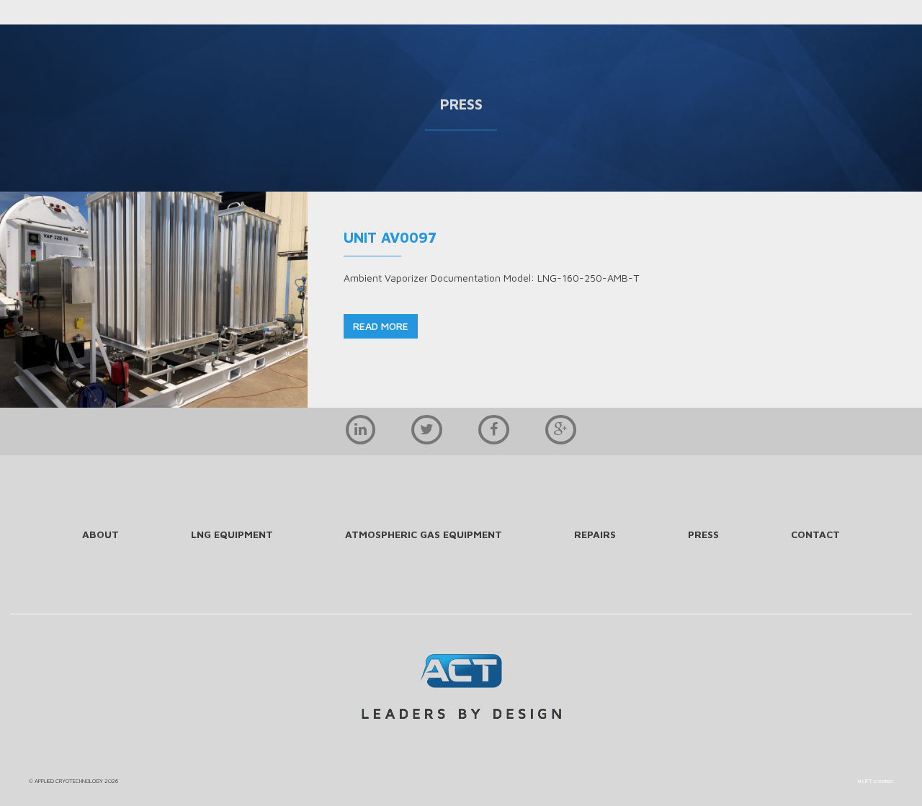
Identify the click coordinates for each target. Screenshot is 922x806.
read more (380, 326)
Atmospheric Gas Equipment (423, 534)
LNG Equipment (232, 534)
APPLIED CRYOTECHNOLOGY (69, 780)
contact (815, 534)
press (703, 534)
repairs (595, 534)
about (100, 534)
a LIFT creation (875, 780)
